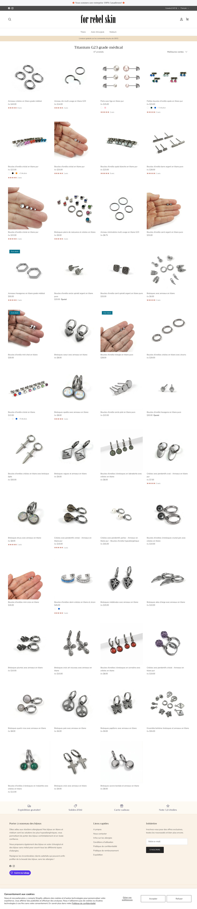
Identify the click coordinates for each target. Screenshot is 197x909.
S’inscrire (98, 464)
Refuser (179, 898)
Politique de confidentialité (84, 903)
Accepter (153, 898)
